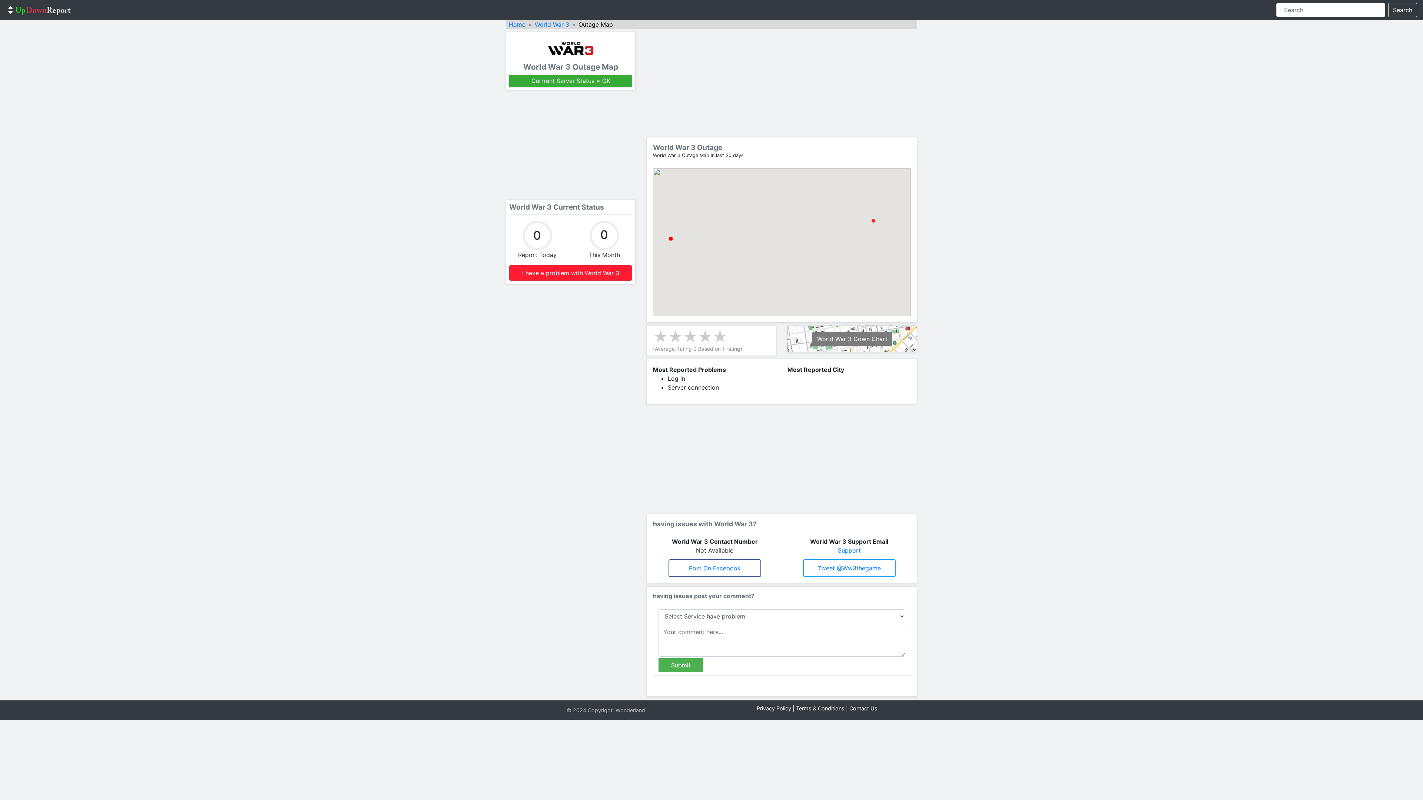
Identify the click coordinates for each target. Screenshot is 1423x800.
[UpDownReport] (39, 10)
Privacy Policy (774, 708)
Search (1402, 10)
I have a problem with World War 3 (570, 273)
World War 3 (552, 24)
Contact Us (863, 708)
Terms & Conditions (820, 708)
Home (517, 24)
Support (849, 550)
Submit (681, 665)
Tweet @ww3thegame (849, 568)
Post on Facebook (715, 568)
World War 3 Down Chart (852, 339)
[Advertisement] (571, 145)
